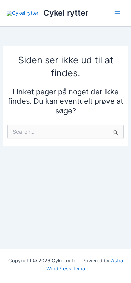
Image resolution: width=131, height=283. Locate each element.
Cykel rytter (65, 13)
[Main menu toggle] (117, 13)
